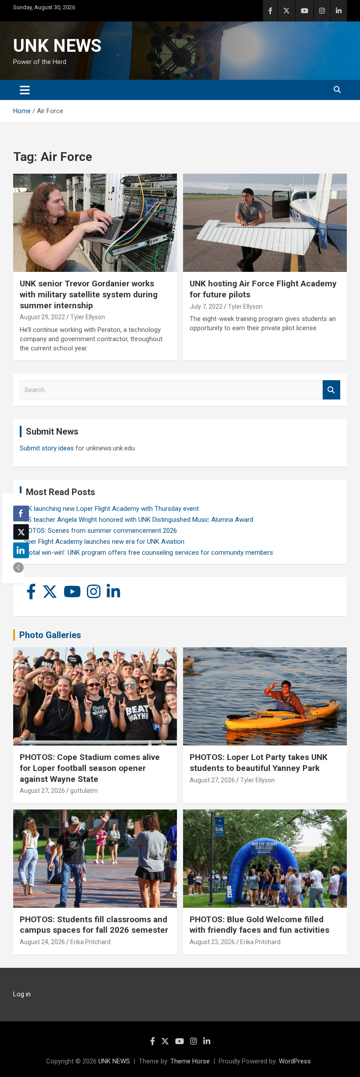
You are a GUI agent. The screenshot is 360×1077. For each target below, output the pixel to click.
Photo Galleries (50, 635)
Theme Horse (190, 1061)
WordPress (295, 1061)
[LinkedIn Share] (21, 550)
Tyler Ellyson (87, 317)
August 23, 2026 (212, 941)
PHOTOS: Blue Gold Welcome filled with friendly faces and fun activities (259, 924)
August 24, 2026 (42, 941)
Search (331, 390)
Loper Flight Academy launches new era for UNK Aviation (102, 542)
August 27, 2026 (42, 790)
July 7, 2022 (206, 306)
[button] (18, 567)
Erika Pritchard (90, 941)
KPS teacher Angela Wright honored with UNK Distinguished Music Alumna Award (136, 520)
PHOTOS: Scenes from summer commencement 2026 (98, 531)
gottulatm (84, 790)
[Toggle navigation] (24, 90)
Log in (22, 994)
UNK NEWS (57, 46)
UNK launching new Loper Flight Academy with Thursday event (109, 509)
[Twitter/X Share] (21, 532)
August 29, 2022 (42, 317)
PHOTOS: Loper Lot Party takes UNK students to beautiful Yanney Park (259, 762)
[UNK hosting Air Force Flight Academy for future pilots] (265, 223)
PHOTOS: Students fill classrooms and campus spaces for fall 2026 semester (94, 924)
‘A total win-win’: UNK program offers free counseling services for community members (146, 552)
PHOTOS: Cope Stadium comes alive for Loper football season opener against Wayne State (90, 768)
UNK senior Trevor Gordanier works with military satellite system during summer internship (89, 294)
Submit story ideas (47, 448)
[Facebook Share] (21, 513)
